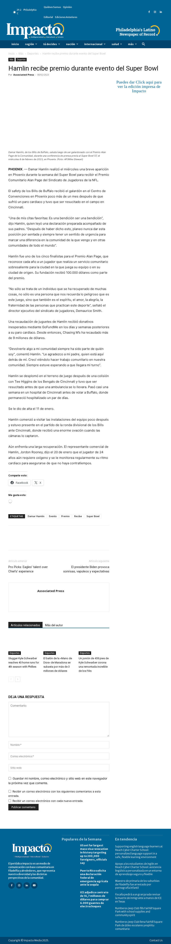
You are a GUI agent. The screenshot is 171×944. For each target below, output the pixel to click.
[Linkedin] (161, 12)
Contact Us (156, 940)
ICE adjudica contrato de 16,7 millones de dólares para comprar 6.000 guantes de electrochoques (94, 899)
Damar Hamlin (36, 516)
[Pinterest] (32, 84)
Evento (53, 516)
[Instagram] (155, 12)
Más (21, 53)
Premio (65, 516)
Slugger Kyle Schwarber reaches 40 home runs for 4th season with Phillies (23, 662)
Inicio (11, 53)
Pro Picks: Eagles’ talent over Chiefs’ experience (28, 569)
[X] (22, 84)
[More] (60, 84)
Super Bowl (93, 516)
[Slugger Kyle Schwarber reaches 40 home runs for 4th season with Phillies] (23, 644)
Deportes (33, 53)
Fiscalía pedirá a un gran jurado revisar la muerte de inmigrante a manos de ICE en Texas (138, 898)
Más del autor (54, 625)
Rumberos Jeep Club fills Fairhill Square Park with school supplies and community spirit (138, 912)
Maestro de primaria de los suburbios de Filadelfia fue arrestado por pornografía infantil (137, 884)
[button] (143, 44)
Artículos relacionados (25, 625)
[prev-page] (11, 679)
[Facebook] (149, 12)
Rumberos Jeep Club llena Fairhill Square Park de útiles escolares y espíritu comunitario (138, 925)
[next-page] (17, 679)
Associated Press (23, 74)
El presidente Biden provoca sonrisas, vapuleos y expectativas (86, 569)
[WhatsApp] (41, 84)
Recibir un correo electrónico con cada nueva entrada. (48, 800)
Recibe (78, 516)
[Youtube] (34, 885)
